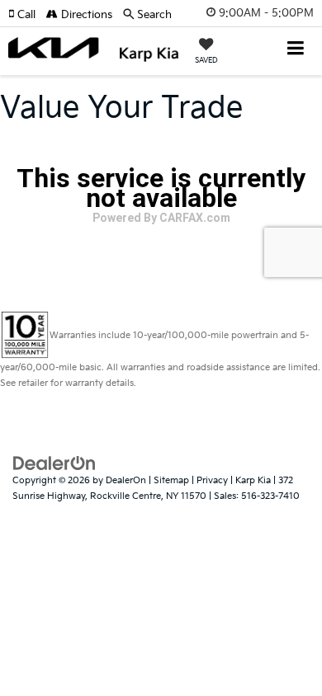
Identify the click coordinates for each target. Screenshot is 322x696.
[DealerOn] (54, 463)
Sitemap (171, 480)
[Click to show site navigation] (296, 50)
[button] (27, 15)
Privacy (212, 480)
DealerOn (126, 480)
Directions (85, 14)
